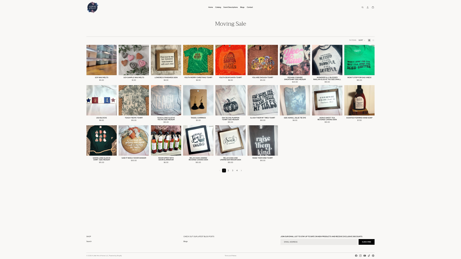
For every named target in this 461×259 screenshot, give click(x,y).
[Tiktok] (368, 255)
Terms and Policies (230, 256)
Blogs (185, 241)
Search (89, 241)
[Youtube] (364, 255)
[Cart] (373, 7)
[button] (362, 40)
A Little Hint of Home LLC (100, 256)
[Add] (274, 71)
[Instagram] (360, 255)
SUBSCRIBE (366, 242)
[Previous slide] (348, 100)
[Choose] (113, 71)
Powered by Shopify (115, 256)
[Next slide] (371, 100)
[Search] (362, 7)
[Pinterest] (373, 255)
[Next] (241, 170)
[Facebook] (356, 255)
